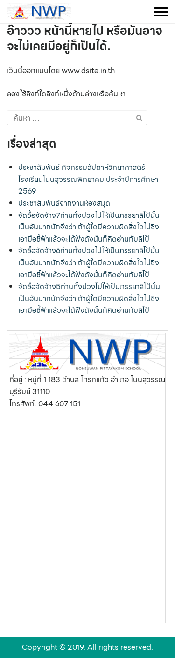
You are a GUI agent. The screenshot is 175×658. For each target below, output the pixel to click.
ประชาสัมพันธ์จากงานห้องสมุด (64, 203)
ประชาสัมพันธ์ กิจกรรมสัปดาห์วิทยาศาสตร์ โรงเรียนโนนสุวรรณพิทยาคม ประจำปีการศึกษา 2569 (88, 179)
